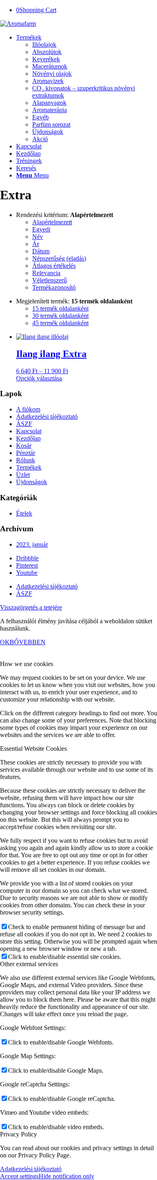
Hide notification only (66, 1176)
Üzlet (23, 474)
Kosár (23, 445)
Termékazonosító (54, 287)
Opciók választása (39, 378)
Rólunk (25, 460)
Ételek (24, 513)
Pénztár (25, 452)
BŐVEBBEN (27, 642)
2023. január (32, 544)
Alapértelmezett (52, 222)
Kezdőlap (28, 438)
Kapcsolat (28, 431)
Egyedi (41, 229)
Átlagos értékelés (54, 265)
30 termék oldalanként (60, 315)
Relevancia (46, 272)
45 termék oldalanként (60, 323)
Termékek (28, 467)
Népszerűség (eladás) (59, 258)
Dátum (41, 251)
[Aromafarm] (18, 23)
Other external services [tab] (29, 964)
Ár (35, 243)
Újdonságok (31, 481)
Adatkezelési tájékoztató (47, 416)
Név (37, 236)
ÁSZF (24, 423)
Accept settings (19, 1176)
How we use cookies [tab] (26, 663)
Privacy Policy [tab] (18, 1134)
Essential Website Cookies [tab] (33, 748)
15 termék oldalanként (60, 308)
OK (5, 642)
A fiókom (28, 409)
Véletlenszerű (49, 280)
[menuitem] (86, 88)
